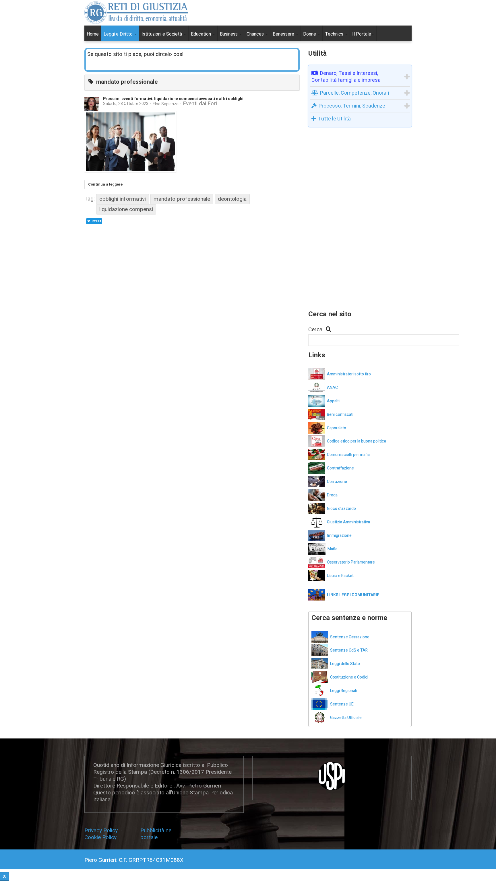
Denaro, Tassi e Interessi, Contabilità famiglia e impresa (346, 76)
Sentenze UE (342, 704)
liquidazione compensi (126, 209)
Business (229, 34)
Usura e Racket (340, 576)
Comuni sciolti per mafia (348, 455)
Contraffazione (340, 468)
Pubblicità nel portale (156, 834)
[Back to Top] (4, 876)
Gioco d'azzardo (341, 509)
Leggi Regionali (343, 691)
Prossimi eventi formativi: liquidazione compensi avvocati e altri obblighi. (174, 99)
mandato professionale (182, 199)
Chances (256, 34)
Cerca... (317, 329)
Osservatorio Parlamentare (351, 562)
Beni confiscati (340, 415)
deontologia (232, 199)
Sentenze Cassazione (349, 637)
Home (93, 34)
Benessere (284, 34)
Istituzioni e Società (162, 34)
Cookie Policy (100, 837)
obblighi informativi (122, 199)
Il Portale (361, 34)
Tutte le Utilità (334, 119)
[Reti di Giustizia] (136, 12)
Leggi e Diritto (119, 34)
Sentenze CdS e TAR (349, 650)
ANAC (332, 388)
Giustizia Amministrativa (348, 522)
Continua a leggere (105, 184)
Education (201, 34)
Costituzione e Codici (349, 677)
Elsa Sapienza (166, 104)
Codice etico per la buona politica (356, 441)
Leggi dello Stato (345, 664)
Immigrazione (339, 536)
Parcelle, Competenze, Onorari (354, 93)
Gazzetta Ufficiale (346, 718)
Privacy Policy (102, 830)
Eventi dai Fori (200, 103)
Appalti (333, 401)
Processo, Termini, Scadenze (352, 106)
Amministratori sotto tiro (349, 374)
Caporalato (336, 428)
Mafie (333, 549)
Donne (310, 34)
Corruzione (337, 482)
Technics (334, 34)
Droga (332, 495)
